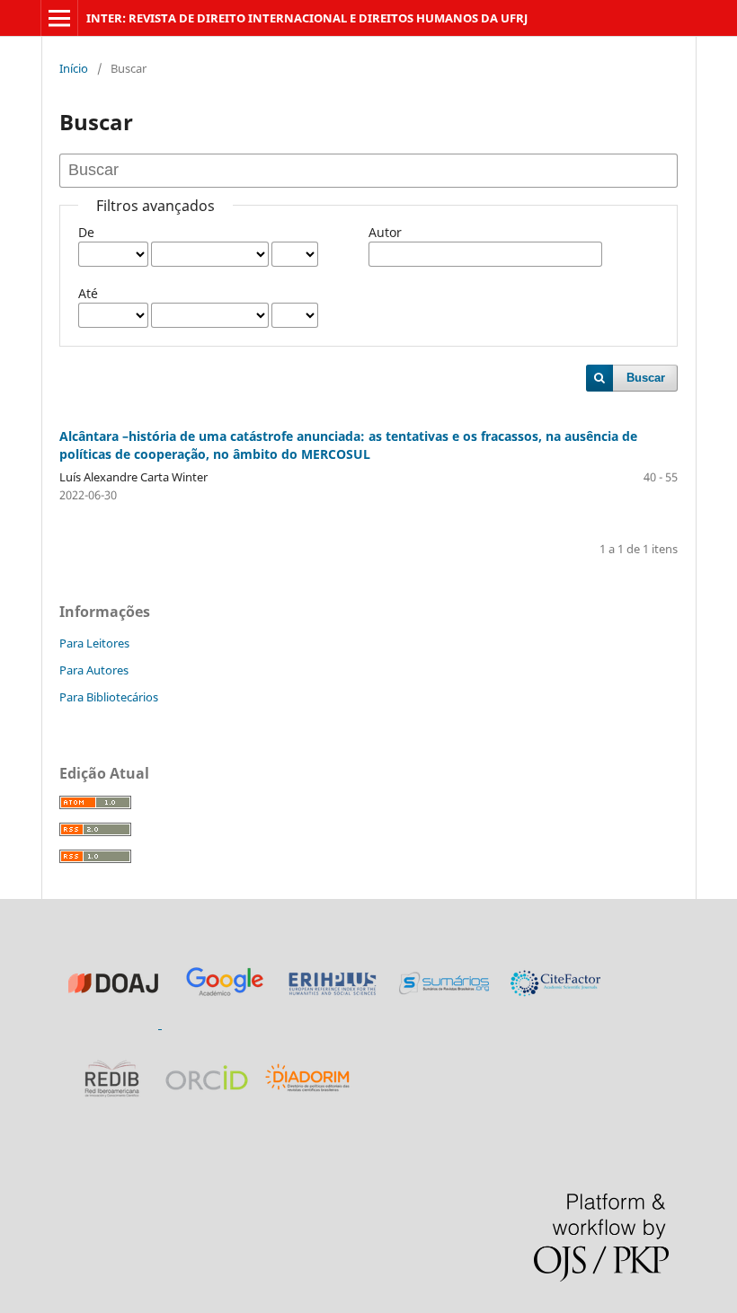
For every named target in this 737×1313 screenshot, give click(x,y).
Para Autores (94, 670)
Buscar (645, 377)
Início (73, 68)
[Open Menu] (59, 18)
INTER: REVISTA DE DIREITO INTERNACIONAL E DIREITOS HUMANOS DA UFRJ (307, 18)
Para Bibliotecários (108, 697)
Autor (385, 232)
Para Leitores (94, 643)
